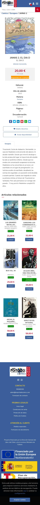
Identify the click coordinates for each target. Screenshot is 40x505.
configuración (20, 493)
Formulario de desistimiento (20, 430)
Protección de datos (20, 413)
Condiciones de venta (20, 410)
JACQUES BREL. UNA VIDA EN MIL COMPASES (29, 272)
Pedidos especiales (20, 427)
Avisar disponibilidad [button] (23, 135)
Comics (5, 13)
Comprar (11, 240)
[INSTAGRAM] (18, 379)
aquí (25, 491)
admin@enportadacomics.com (20, 392)
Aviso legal (20, 406)
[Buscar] (37, 9)
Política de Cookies (20, 416)
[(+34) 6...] (21, 379)
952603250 (20, 389)
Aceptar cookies (20, 500)
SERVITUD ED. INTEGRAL (29, 321)
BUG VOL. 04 (11, 271)
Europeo (14, 13)
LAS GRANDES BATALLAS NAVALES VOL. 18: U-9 (11, 224)
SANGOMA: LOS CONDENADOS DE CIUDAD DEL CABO (29, 224)
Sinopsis (8, 144)
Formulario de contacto (20, 396)
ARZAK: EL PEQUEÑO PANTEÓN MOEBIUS (11, 320)
